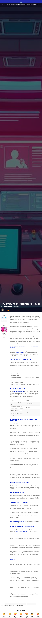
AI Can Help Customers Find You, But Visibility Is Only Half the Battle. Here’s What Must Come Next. (4, 335)
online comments (29, 437)
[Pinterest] (7, 310)
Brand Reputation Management (21, 603)
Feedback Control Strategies (6, 605)
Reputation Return (14, 321)
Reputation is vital (19, 352)
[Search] (40, 1)
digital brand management (18, 391)
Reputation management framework (17, 521)
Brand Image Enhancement (10, 603)
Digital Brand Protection (32, 603)
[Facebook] (5, 310)
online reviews (32, 423)
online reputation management (22, 562)
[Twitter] (6, 310)
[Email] (8, 310)
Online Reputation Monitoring (18, 605)
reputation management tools (21, 531)
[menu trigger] (2, 1)
